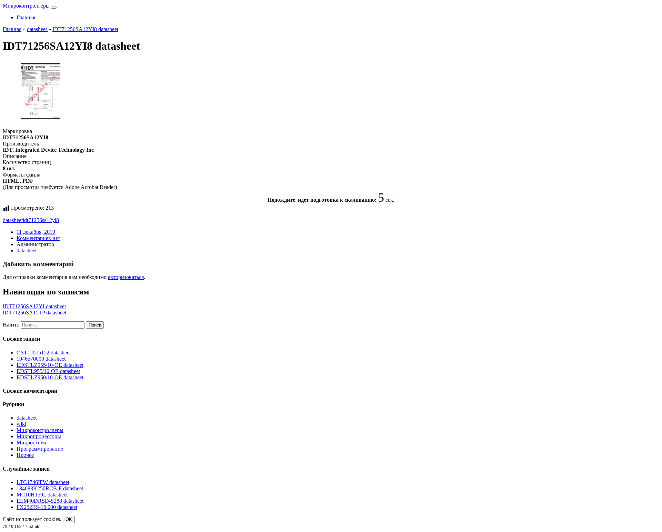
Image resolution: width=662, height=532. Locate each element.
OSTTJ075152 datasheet (44, 352)
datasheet (13, 220)
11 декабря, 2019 (36, 232)
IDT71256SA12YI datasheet (34, 306)
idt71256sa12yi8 (41, 220)
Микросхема (31, 442)
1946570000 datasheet (41, 359)
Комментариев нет (38, 238)
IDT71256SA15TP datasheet (34, 312)
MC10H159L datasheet (42, 495)
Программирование (40, 449)
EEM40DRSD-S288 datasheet (50, 501)
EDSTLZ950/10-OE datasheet (50, 377)
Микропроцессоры (39, 436)
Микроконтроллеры (26, 6)
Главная (26, 17)
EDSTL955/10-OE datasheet (48, 371)
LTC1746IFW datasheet (43, 482)
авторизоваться (126, 277)
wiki (21, 424)
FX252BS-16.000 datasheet (47, 507)
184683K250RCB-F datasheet (50, 488)
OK (69, 519)
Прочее (25, 455)
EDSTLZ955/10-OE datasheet (50, 365)
